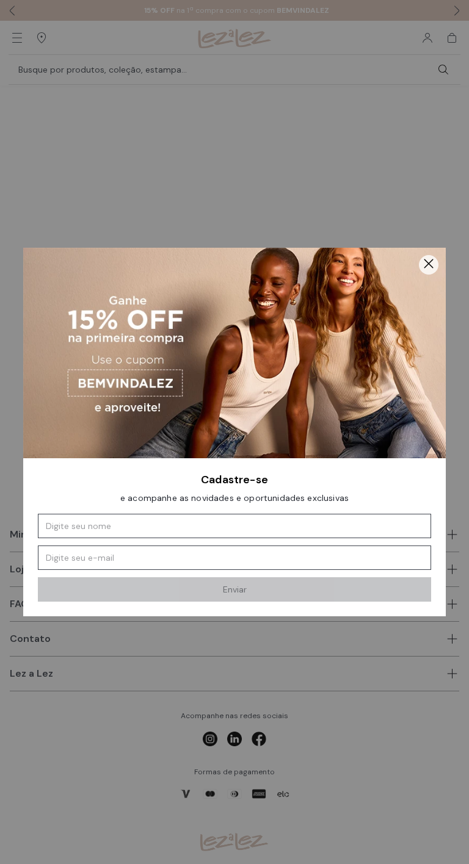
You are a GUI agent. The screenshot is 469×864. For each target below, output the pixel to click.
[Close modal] (428, 265)
